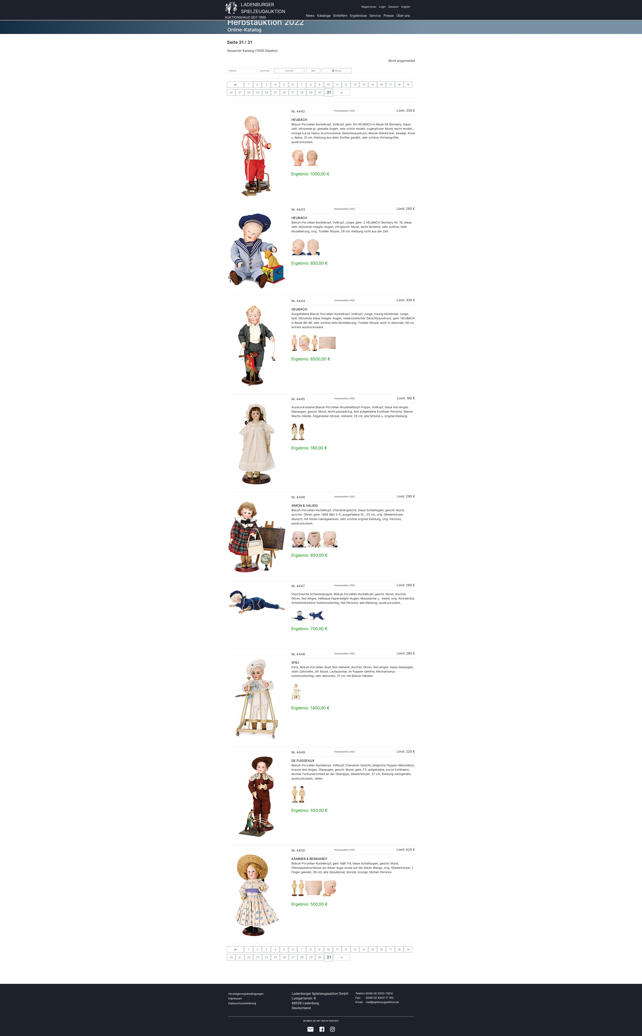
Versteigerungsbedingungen (245, 993)
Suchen (289, 70)
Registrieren (368, 6)
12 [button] (346, 84)
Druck (338, 70)
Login (382, 6)
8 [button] (310, 84)
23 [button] (257, 92)
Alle (313, 70)
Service (375, 16)
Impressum (235, 998)
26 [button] (284, 92)
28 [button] (302, 92)
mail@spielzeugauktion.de (382, 1002)
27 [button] (293, 92)
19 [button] (408, 84)
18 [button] (399, 84)
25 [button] (275, 92)
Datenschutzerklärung (242, 1003)
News (310, 16)
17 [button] (390, 84)
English (405, 6)
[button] (235, 84)
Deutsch (393, 6)
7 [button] (301, 84)
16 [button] (381, 84)
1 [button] (248, 84)
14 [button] (363, 84)
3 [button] (266, 84)
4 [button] (275, 84)
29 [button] (310, 92)
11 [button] (337, 84)
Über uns (403, 16)
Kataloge (324, 16)
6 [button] (293, 84)
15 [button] (372, 84)
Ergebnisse (358, 16)
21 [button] (239, 92)
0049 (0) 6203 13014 (379, 993)
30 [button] (319, 92)
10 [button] (328, 84)
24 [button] (266, 92)
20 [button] (231, 92)
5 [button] (284, 84)
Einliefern (340, 16)
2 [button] (257, 84)
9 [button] (319, 84)
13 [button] (354, 84)
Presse (389, 16)
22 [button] (248, 92)
